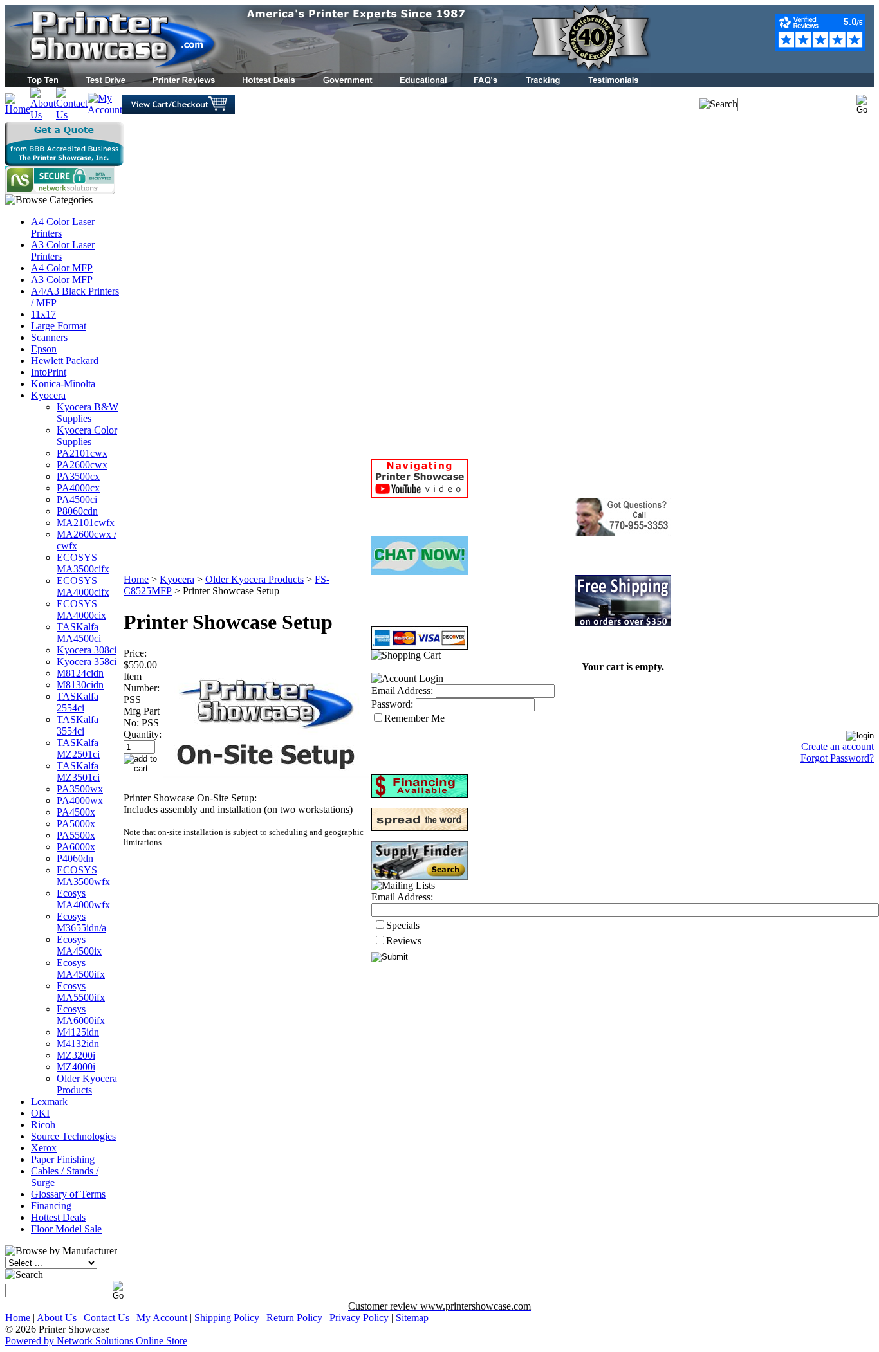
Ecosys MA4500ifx (81, 968)
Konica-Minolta (63, 383)
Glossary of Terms (68, 1194)
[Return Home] (17, 109)
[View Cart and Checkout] (178, 110)
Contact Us (106, 1317)
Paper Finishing (63, 1159)
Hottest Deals (58, 1217)
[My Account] (105, 109)
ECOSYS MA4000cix (81, 609)
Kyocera (48, 395)
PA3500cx (78, 476)
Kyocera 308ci (86, 649)
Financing (51, 1205)
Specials (403, 925)
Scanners (49, 337)
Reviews (403, 940)
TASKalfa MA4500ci (79, 632)
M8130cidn (80, 684)
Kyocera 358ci (86, 661)
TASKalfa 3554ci (77, 725)
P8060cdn (77, 511)
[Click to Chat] (419, 571)
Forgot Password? (837, 758)
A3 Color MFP (62, 279)
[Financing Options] (419, 794)
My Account (161, 1317)
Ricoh (43, 1124)
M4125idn (78, 1032)
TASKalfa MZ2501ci (78, 748)
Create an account (837, 746)
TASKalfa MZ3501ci (78, 771)
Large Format (58, 325)
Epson (44, 348)
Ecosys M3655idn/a (81, 922)
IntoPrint (48, 372)
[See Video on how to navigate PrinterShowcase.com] (419, 494)
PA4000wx (80, 800)
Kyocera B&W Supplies (87, 412)
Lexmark (49, 1101)
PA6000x (76, 846)
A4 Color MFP (62, 267)
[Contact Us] (72, 114)
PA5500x (76, 835)
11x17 (43, 314)
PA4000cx (78, 487)
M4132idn (78, 1043)
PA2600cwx (82, 464)
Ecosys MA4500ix (79, 945)
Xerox (44, 1147)
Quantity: (143, 734)
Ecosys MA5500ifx (81, 991)
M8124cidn (80, 673)
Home (136, 579)
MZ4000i (76, 1066)
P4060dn (75, 858)
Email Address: (402, 690)
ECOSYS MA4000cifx (83, 586)
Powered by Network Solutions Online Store (96, 1340)
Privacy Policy (359, 1317)
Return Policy (294, 1317)
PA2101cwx (82, 453)
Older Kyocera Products (87, 1084)
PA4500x (76, 812)
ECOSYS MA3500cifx (83, 563)
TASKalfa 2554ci (77, 702)
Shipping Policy (226, 1317)
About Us (57, 1317)
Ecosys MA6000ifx (81, 1014)
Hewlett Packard (64, 360)
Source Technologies (73, 1136)
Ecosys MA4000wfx (83, 899)
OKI (40, 1113)
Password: (392, 704)
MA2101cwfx (86, 522)
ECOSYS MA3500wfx (83, 875)
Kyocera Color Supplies (87, 436)
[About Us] (43, 114)
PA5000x (76, 823)
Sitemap (412, 1317)
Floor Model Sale (66, 1228)
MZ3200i (76, 1055)
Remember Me (414, 718)
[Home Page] (328, 69)
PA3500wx (80, 788)
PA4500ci (77, 499)
